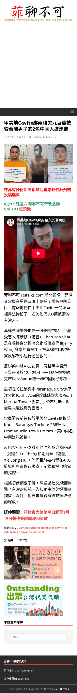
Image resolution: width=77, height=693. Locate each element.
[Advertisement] (38, 67)
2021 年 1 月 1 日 (17, 137)
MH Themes (62, 689)
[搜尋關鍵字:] (39, 636)
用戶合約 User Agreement (19, 670)
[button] (71, 111)
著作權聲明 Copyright (16, 678)
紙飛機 (65, 189)
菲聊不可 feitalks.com (44, 137)
